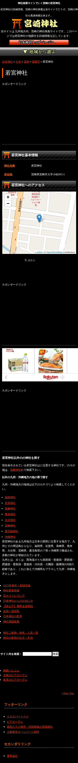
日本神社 (7, 61)
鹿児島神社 (11, 531)
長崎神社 (10, 508)
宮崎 (26, 61)
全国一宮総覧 (11, 611)
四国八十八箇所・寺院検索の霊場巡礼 (30, 726)
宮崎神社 (15, 469)
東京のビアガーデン (15, 679)
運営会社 (12, 755)
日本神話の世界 (12, 616)
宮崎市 (36, 61)
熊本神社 (10, 514)
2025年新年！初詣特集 (17, 585)
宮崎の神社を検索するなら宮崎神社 (39, 24)
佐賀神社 (10, 503)
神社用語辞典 (11, 621)
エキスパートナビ (17, 716)
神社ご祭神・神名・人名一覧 (20, 632)
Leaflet (38, 252)
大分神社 (10, 520)
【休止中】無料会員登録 (18, 606)
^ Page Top (68, 693)
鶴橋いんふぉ (11, 670)
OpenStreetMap (54, 252)
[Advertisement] (39, 115)
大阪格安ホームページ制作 (23, 731)
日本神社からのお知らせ (18, 600)
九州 (18, 61)
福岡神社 (10, 497)
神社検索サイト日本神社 (39, 42)
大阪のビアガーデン (15, 675)
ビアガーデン (15, 721)
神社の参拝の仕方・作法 (18, 637)
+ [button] (8, 197)
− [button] (8, 203)
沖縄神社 (10, 536)
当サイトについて (14, 595)
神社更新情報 (11, 590)
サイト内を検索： (11, 653)
